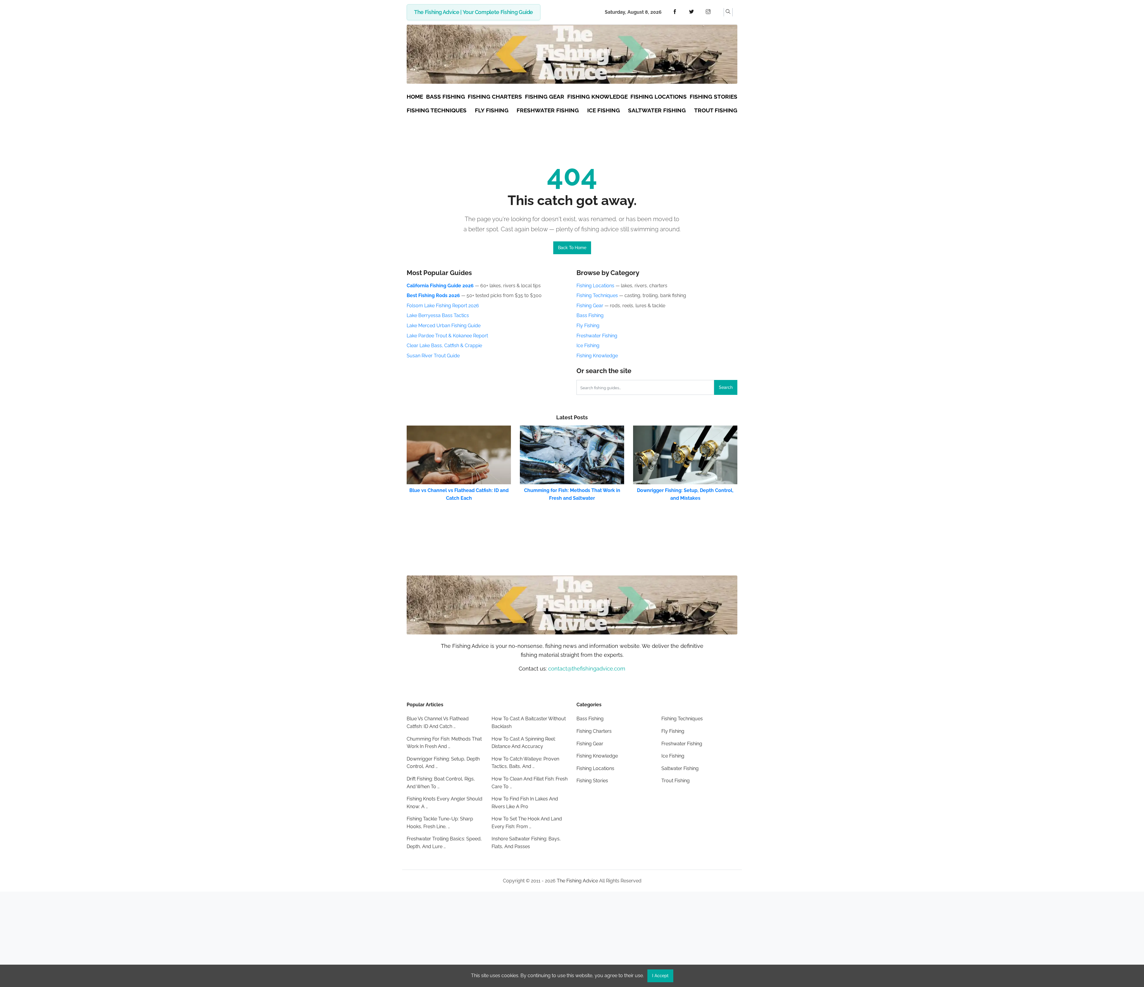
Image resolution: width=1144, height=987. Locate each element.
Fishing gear (544, 96)
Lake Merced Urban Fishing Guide (444, 325)
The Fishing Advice (577, 881)
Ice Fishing (587, 345)
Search (726, 387)
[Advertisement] (572, 939)
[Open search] (728, 12)
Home (415, 96)
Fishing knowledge (597, 96)
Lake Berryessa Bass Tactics (438, 315)
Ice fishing (603, 110)
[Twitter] (691, 12)
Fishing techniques (437, 110)
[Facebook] (674, 12)
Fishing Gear (589, 305)
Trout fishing (715, 110)
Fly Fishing (587, 325)
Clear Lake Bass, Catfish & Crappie (444, 345)
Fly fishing (492, 110)
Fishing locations (658, 96)
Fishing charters (495, 96)
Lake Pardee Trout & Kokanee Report (447, 336)
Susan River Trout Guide (433, 356)
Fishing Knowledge (597, 356)
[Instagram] (708, 12)
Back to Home (572, 247)
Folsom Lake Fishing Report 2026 (443, 305)
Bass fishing (445, 96)
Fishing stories (713, 96)
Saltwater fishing (657, 110)
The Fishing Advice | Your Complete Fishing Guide (473, 12)
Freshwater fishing (548, 110)
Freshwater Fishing (596, 336)
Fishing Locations (595, 285)
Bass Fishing (590, 315)
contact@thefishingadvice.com (586, 668)
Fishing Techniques (597, 295)
